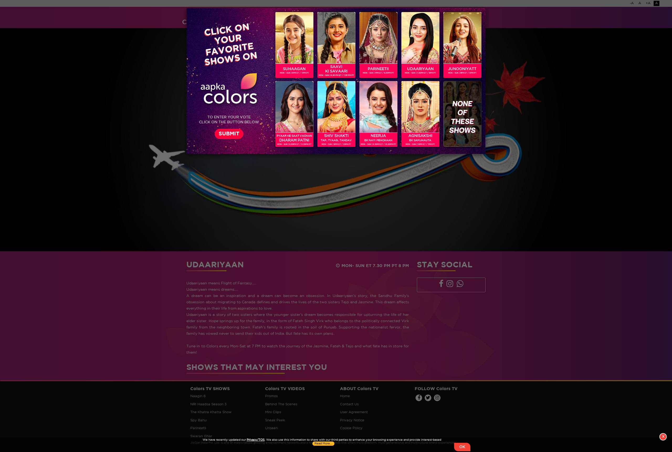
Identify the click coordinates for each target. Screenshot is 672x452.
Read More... (323, 443)
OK (462, 447)
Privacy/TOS (256, 440)
